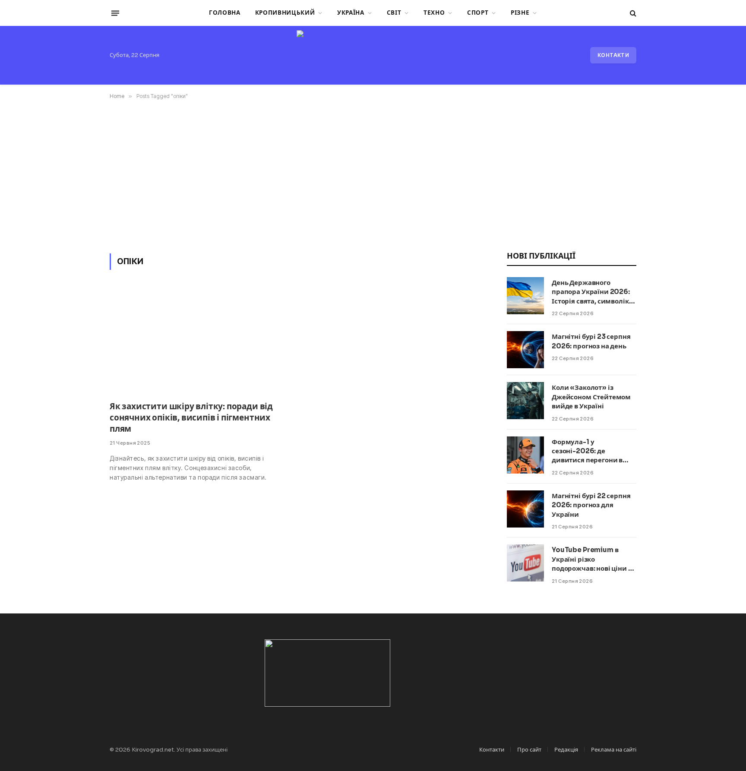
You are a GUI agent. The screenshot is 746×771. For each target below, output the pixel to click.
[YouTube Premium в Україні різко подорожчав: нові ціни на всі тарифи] (525, 562)
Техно (434, 12)
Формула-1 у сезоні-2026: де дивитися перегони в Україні (587, 451)
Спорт (477, 12)
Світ (394, 12)
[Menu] (115, 13)
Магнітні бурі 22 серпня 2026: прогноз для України (591, 505)
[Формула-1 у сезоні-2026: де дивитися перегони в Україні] (525, 455)
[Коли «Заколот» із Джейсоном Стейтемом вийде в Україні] (525, 400)
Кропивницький (285, 12)
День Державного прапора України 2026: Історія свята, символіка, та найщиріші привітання (593, 292)
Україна (350, 12)
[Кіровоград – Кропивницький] (373, 55)
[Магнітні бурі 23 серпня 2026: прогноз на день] (525, 349)
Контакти (613, 55)
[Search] (632, 13)
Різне (520, 12)
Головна (224, 12)
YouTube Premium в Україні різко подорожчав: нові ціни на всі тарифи (594, 559)
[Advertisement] (373, 174)
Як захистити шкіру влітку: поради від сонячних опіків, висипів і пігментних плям (191, 417)
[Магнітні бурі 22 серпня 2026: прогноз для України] (525, 509)
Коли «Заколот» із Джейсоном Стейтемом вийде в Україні (591, 396)
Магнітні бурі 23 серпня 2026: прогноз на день (591, 341)
